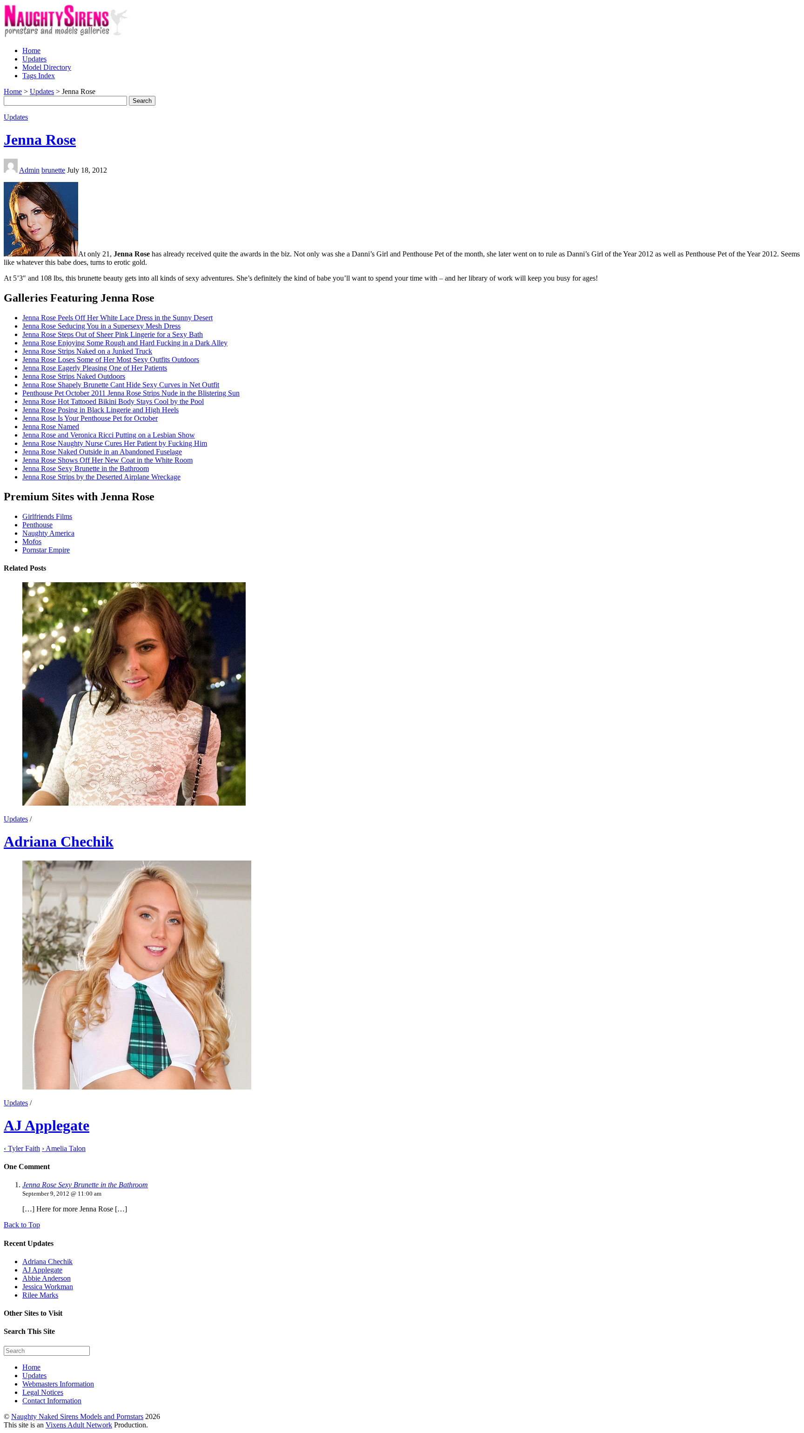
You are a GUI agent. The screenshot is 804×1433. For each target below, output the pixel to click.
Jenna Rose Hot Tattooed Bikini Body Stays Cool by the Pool (113, 401)
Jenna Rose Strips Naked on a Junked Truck (87, 351)
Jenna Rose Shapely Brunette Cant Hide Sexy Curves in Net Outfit (120, 385)
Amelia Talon (64, 1148)
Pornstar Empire (46, 550)
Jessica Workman (47, 1287)
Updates (34, 59)
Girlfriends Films (47, 516)
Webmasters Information (58, 1384)
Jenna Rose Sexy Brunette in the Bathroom (85, 468)
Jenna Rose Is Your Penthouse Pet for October (90, 418)
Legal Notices (42, 1392)
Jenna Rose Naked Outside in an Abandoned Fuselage (102, 452)
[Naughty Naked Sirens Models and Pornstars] (74, 35)
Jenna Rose (40, 139)
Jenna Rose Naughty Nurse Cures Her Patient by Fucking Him (114, 443)
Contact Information (51, 1401)
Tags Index (38, 76)
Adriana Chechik (59, 841)
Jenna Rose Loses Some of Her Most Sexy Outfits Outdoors (110, 359)
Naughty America (48, 533)
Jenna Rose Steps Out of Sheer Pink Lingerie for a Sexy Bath (112, 334)
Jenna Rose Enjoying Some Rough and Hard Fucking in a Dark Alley (125, 343)
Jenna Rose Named (50, 427)
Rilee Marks (40, 1295)
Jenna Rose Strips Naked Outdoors (73, 376)
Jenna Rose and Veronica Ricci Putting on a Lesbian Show (108, 435)
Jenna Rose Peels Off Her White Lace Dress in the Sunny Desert (117, 318)
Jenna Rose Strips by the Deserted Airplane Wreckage (101, 477)
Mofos (31, 541)
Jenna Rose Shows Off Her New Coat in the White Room (107, 460)
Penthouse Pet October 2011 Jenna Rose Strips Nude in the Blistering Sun (131, 393)
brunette (53, 170)
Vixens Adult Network (79, 1425)
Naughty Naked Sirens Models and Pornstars (77, 1416)
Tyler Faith (22, 1148)
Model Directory (46, 67)
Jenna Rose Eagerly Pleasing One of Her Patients (94, 368)
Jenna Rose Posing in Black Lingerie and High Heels (100, 410)
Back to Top (22, 1225)
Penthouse (37, 525)
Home (31, 50)
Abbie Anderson (46, 1278)
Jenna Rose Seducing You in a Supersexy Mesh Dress (101, 326)
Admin (29, 170)
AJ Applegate (46, 1125)
